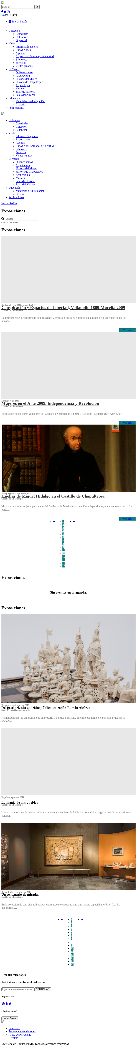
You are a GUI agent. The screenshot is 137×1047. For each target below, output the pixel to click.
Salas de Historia (25, 91)
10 (63, 550)
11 (64, 553)
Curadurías (22, 33)
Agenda (20, 53)
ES (7, 15)
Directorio (14, 1028)
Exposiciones (23, 49)
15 (63, 566)
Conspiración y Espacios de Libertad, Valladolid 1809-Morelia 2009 (63, 307)
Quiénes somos (24, 72)
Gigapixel (21, 40)
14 (63, 563)
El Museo (14, 69)
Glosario (20, 104)
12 (63, 556)
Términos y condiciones (22, 1031)
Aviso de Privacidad (20, 1034)
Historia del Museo (26, 78)
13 (63, 559)
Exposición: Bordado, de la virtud (35, 56)
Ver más (127, 330)
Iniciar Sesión (19, 21)
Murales (20, 88)
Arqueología (23, 85)
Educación (15, 98)
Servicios (21, 62)
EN (15, 15)
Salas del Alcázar (25, 94)
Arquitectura (23, 75)
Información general (27, 46)
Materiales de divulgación (30, 101)
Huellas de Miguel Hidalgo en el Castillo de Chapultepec (53, 496)
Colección (14, 30)
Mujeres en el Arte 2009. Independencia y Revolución (50, 403)
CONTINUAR (42, 989)
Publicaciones (16, 107)
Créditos (13, 1037)
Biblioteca (21, 59)
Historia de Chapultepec (29, 82)
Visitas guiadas (24, 65)
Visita (12, 43)
